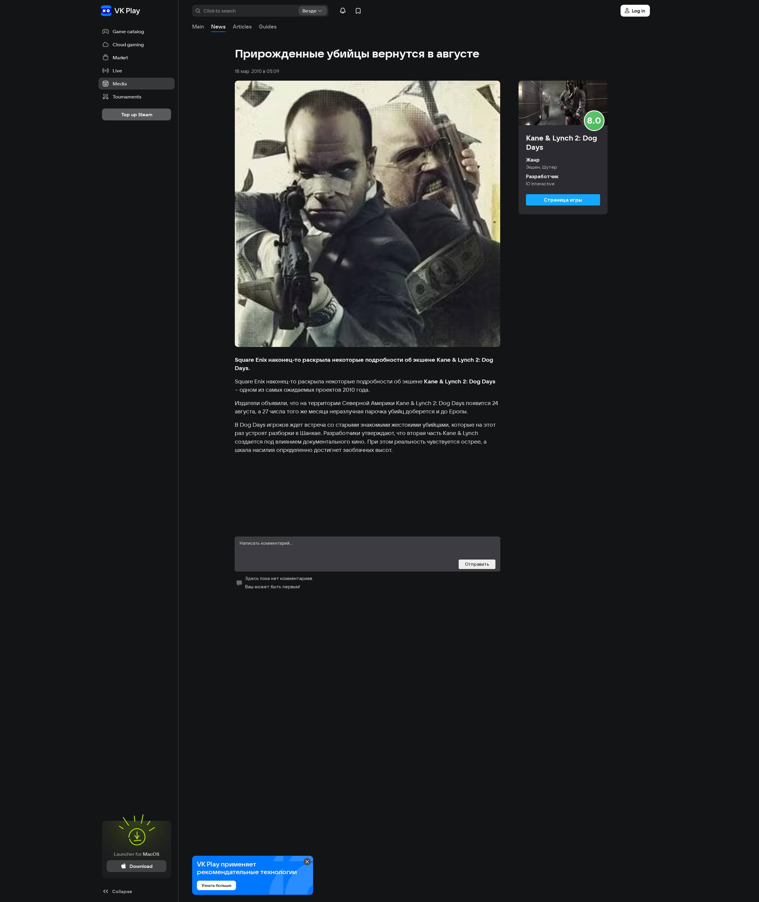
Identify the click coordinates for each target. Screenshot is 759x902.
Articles (242, 26)
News (218, 26)
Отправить (477, 564)
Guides (268, 26)
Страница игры (563, 200)
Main (198, 26)
